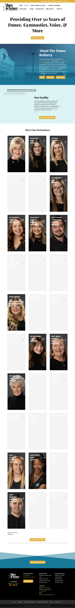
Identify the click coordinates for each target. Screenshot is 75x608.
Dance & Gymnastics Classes (38, 5)
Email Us (55, 1)
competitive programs (45, 61)
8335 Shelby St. (27, 575)
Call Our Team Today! (37, 38)
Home (21, 5)
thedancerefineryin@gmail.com (47, 594)
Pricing (32, 9)
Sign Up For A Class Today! (37, 562)
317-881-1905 (46, 587)
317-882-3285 (42, 591)
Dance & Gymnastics (29, 602)
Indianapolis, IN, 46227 (29, 577)
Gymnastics (50, 77)
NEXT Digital (47, 606)
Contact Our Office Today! (37, 540)
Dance (42, 77)
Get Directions (28, 581)
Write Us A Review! (14, 583)
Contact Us (59, 9)
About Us (26, 5)
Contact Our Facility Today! (47, 117)
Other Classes (23, 9)
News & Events (49, 9)
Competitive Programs (54, 5)
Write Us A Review (64, 1)
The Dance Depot (40, 9)
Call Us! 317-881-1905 (46, 1)
